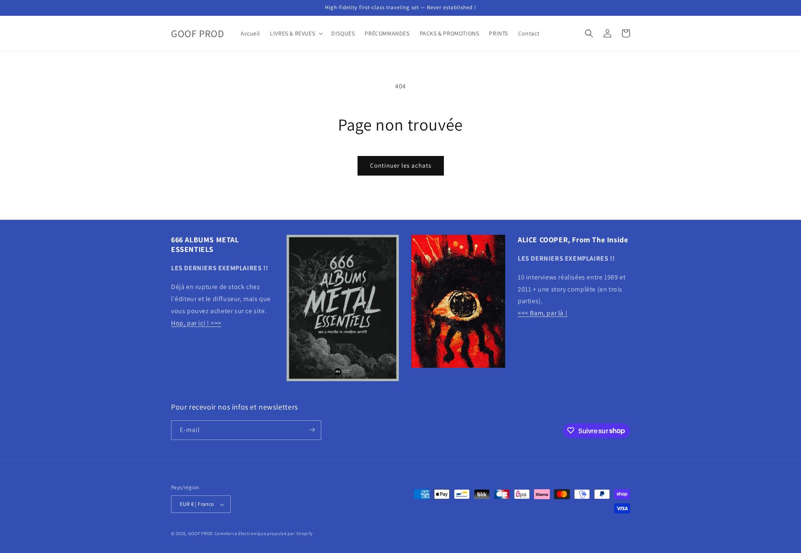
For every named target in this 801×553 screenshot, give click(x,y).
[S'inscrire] (311, 430)
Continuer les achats (400, 165)
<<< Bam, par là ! (542, 313)
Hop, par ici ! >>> (196, 323)
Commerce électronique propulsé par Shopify (263, 534)
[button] (295, 33)
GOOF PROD (200, 534)
